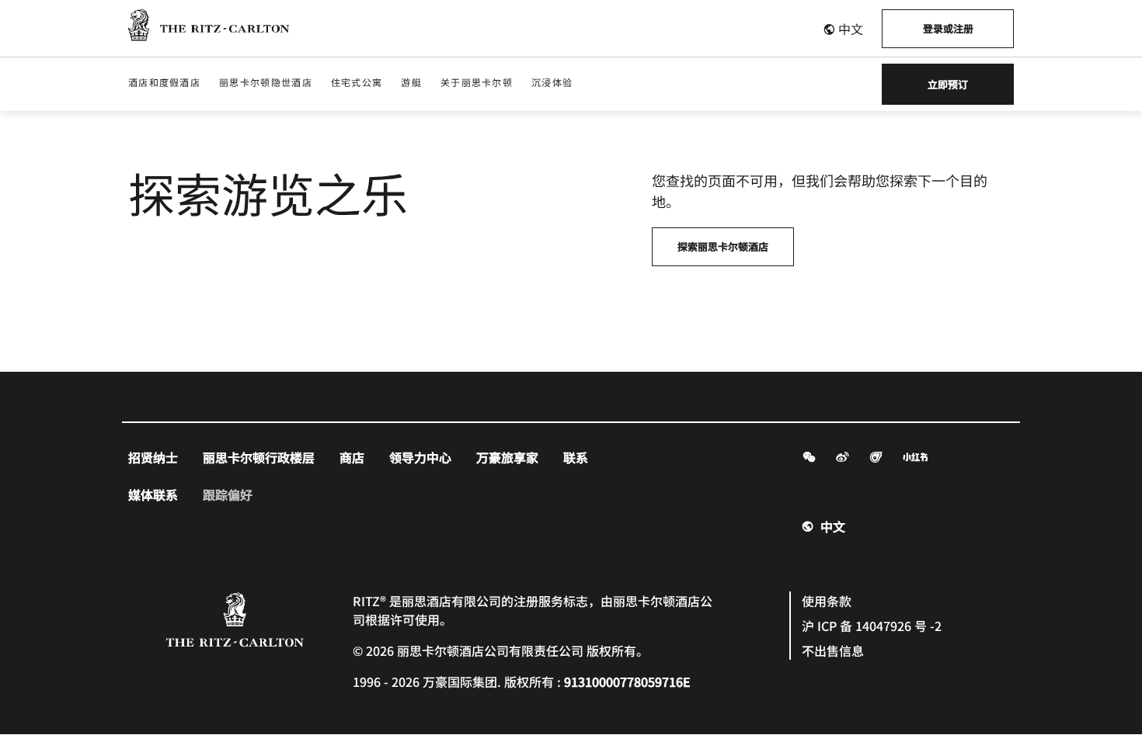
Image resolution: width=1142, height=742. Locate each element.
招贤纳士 (153, 457)
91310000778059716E (627, 681)
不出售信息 (833, 650)
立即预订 (948, 84)
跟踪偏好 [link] (227, 494)
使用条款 (826, 600)
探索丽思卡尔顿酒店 (722, 246)
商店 (351, 457)
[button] (843, 28)
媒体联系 (153, 494)
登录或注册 (948, 28)
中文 (832, 526)
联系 (575, 457)
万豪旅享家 (507, 457)
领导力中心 (420, 457)
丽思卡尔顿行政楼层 (259, 457)
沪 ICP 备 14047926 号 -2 (872, 625)
